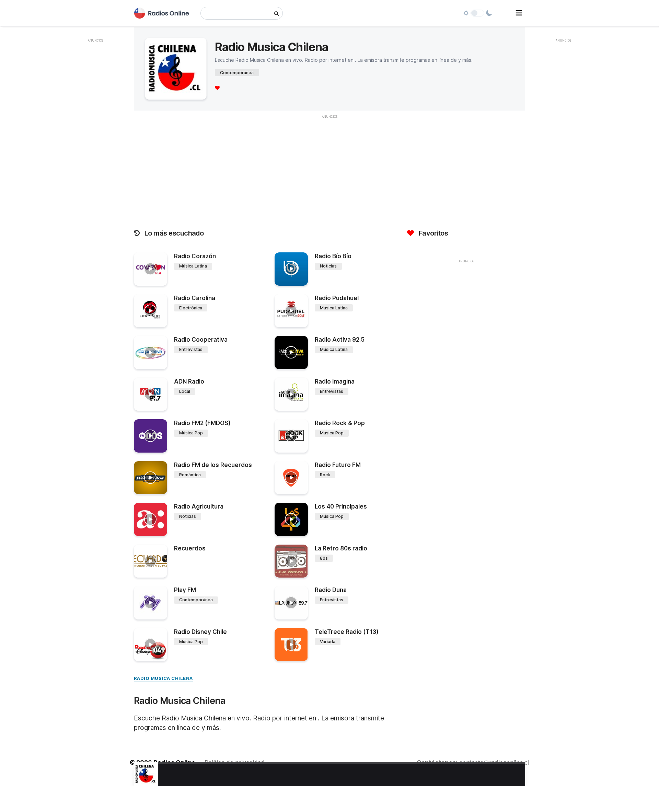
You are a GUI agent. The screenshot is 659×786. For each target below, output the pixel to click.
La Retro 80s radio (341, 548)
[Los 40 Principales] (291, 519)
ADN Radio (189, 381)
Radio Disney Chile (200, 631)
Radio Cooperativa (201, 339)
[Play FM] (150, 602)
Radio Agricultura (198, 506)
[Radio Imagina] (291, 394)
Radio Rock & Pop (340, 423)
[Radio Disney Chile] (150, 644)
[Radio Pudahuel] (291, 311)
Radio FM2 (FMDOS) (202, 423)
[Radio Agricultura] (150, 519)
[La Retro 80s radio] (291, 561)
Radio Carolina (194, 298)
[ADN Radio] (150, 394)
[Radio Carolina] (150, 311)
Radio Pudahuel (337, 298)
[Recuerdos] (150, 561)
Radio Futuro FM (338, 465)
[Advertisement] (95, 149)
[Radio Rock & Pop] (291, 436)
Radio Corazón (195, 256)
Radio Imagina (335, 381)
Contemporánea (237, 72)
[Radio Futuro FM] (291, 477)
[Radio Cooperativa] (150, 352)
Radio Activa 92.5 (340, 339)
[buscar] (276, 13)
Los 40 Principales (341, 506)
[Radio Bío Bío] (291, 269)
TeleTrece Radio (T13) (347, 631)
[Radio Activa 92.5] (291, 352)
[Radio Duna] (291, 602)
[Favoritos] (217, 88)
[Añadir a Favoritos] (161, 280)
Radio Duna (331, 589)
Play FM (185, 589)
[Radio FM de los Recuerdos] (150, 477)
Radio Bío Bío (333, 256)
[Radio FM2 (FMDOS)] (150, 436)
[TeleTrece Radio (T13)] (291, 644)
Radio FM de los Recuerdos (213, 465)
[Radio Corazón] (150, 269)
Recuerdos (190, 548)
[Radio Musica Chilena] (146, 774)
